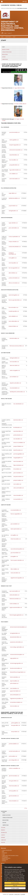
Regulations (5, 54)
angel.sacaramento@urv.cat (16, 607)
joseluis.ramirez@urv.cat (14, 278)
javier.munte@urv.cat (18, 472)
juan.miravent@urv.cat (15, 552)
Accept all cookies (15, 882)
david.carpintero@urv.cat (16, 529)
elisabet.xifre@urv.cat (13, 326)
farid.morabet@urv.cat (15, 677)
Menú (24, 1)
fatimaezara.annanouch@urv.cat (17, 345)
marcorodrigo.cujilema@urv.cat (17, 647)
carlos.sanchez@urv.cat (18, 487)
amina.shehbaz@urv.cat (15, 694)
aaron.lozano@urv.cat (18, 461)
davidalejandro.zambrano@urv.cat (17, 391)
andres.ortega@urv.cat (15, 370)
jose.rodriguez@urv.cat (14, 760)
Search (2, 33)
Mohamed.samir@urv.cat (15, 598)
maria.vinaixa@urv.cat (18, 495)
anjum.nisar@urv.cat (14, 681)
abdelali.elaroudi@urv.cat (14, 198)
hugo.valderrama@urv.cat (15, 170)
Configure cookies (15, 888)
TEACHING (3, 827)
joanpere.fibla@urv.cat (18, 446)
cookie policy (11, 880)
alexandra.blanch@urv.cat (15, 637)
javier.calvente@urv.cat (14, 227)
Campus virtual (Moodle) (7, 850)
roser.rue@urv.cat (17, 484)
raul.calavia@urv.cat (17, 438)
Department (8, 36)
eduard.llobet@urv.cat (14, 154)
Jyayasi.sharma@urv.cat (15, 691)
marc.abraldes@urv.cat (18, 403)
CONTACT (3, 835)
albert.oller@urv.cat (13, 273)
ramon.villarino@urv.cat (14, 321)
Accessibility (22, 894)
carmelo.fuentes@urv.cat (14, 751)
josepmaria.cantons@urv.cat (16, 642)
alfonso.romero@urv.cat (14, 283)
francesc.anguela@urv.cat (16, 513)
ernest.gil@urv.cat (12, 257)
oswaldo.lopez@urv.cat (14, 311)
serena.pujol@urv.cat (13, 790)
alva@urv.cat (20, 480)
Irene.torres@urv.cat (14, 706)
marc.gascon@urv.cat (13, 780)
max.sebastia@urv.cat (14, 388)
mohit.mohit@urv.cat (14, 603)
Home (2, 36)
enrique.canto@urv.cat (13, 241)
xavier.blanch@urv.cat (18, 431)
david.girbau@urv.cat (13, 210)
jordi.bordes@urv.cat (17, 435)
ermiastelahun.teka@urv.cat (16, 702)
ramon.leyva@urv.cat (13, 262)
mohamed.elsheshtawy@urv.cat (17, 654)
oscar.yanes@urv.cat (17, 499)
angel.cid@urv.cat (12, 193)
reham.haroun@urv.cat (16, 539)
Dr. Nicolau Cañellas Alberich (20, 103)
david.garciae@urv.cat (14, 358)
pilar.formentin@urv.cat (14, 775)
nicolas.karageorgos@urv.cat (16, 663)
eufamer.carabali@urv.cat (14, 768)
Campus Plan (5, 59)
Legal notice (11, 894)
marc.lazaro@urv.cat (14, 361)
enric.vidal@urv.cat (13, 173)
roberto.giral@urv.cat (14, 139)
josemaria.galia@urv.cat (18, 454)
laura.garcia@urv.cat (15, 725)
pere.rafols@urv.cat (14, 376)
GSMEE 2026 (3, 840)
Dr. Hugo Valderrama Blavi (19, 88)
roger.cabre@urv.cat (13, 222)
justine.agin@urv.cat (15, 722)
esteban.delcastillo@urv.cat (15, 246)
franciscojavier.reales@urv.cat (17, 560)
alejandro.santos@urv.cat (15, 383)
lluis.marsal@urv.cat (13, 159)
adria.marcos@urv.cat (14, 365)
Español (9, 33)
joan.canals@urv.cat (15, 524)
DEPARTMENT (4, 811)
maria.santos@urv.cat (15, 572)
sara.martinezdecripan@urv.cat (17, 549)
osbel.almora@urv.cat (14, 338)
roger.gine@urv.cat (14, 658)
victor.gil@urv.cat (14, 535)
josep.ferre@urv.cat (13, 205)
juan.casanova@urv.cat (15, 591)
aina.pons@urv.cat (15, 731)
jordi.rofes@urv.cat (14, 683)
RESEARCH (3, 830)
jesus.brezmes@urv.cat (14, 132)
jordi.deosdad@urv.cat (14, 743)
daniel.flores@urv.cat (17, 450)
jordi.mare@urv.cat (13, 756)
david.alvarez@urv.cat (18, 420)
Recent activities (5, 49)
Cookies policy (17, 894)
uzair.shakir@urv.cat (14, 688)
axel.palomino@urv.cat (18, 476)
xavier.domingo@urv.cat (14, 295)
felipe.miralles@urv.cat (18, 465)
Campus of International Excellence (14, 8)
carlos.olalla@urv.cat (13, 316)
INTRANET (3, 837)
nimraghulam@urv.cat (15, 633)
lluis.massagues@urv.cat (14, 267)
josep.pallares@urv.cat (14, 165)
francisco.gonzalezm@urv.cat (15, 300)
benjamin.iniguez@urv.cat (15, 144)
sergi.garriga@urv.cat (18, 457)
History (4, 57)
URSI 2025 (3, 842)
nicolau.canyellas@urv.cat (14, 236)
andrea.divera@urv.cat (14, 595)
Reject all (15, 885)
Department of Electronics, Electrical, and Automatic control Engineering (12, 26)
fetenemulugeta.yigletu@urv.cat (16, 615)
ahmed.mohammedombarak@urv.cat (18, 627)
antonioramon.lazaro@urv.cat (15, 149)
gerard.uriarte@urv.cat (14, 795)
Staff (3, 47)
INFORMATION (4, 832)
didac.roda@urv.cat (15, 569)
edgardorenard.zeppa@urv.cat (17, 577)
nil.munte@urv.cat (17, 469)
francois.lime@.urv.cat (13, 307)
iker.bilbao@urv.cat (17, 427)
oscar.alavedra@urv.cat (16, 510)
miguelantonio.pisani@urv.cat (16, 698)
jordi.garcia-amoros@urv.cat (12, 253)
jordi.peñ (15, 480)
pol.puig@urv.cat (14, 556)
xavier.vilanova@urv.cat (14, 178)
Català (5, 33)
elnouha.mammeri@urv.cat (16, 668)
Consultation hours (6, 52)
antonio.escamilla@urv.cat (19, 442)
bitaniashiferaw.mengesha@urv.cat (17, 672)
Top (26, 808)
